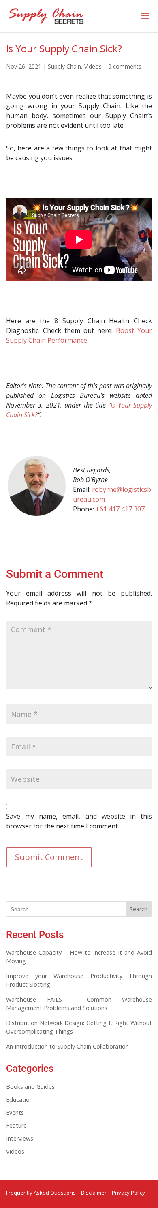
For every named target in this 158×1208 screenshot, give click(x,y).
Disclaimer (94, 1192)
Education (19, 1099)
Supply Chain (64, 66)
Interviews (19, 1138)
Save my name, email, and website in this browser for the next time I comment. (79, 821)
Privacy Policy (128, 1192)
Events (15, 1112)
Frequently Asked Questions (41, 1192)
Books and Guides (30, 1086)
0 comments (124, 66)
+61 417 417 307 (120, 508)
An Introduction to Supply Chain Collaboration (67, 1046)
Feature (16, 1125)
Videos (93, 66)
